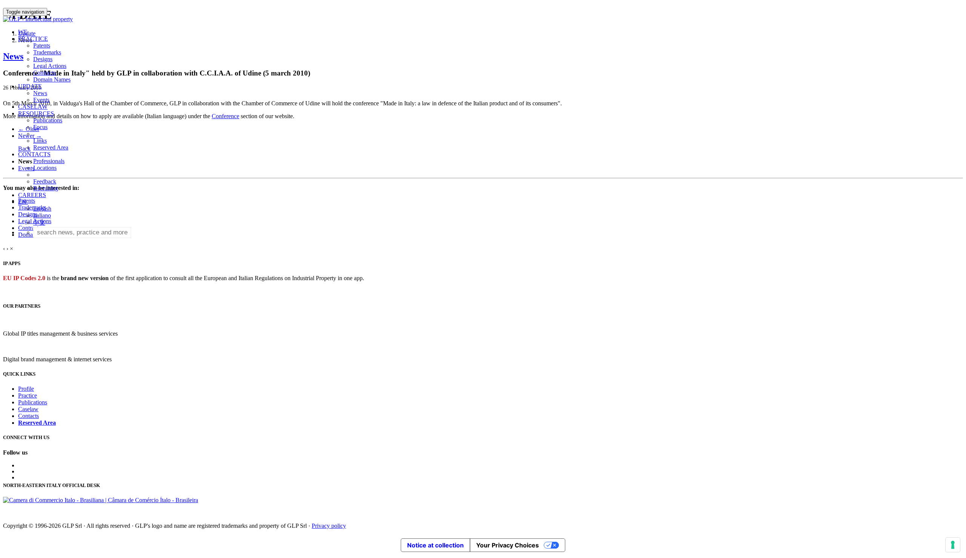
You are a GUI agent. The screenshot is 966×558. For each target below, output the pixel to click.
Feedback (44, 181)
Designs (42, 59)
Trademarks (47, 52)
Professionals (49, 161)
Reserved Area (50, 147)
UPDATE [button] (30, 86)
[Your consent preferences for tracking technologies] (953, 545)
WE (23, 32)
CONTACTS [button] (34, 154)
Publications (47, 120)
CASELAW (33, 106)
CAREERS (32, 195)
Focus (40, 127)
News (40, 93)
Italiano (42, 215)
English (42, 208)
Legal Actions (49, 66)
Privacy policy (329, 526)
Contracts (44, 72)
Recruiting (45, 188)
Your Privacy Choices (507, 545)
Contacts (28, 416)
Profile (26, 388)
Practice (27, 395)
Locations (45, 168)
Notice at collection (435, 545)
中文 (39, 222)
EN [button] (23, 202)
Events (41, 100)
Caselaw (28, 409)
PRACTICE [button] (33, 38)
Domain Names (52, 79)
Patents (41, 45)
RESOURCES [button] (36, 113)
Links (40, 140)
